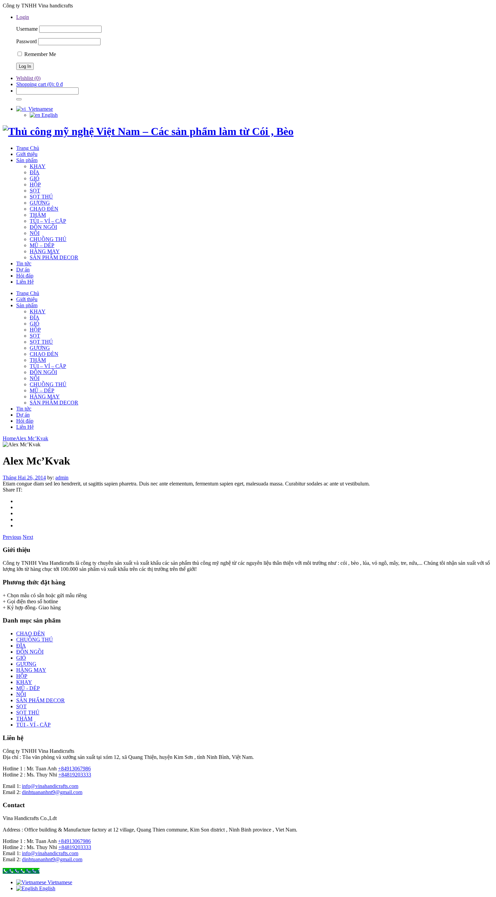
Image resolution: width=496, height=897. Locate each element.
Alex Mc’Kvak (32, 438)
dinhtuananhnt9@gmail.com (52, 792)
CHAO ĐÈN (30, 633)
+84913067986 (74, 768)
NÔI (21, 694)
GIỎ (21, 658)
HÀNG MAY (31, 670)
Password (26, 41)
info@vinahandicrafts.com (50, 786)
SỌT (21, 706)
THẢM (24, 718)
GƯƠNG (26, 664)
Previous (12, 537)
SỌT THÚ (27, 712)
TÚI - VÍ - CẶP (33, 725)
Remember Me (39, 54)
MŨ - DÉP (28, 688)
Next (28, 537)
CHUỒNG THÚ (34, 639)
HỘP (21, 676)
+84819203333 (74, 774)
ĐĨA (21, 646)
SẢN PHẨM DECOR (40, 700)
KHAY (24, 682)
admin (61, 477)
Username (27, 29)
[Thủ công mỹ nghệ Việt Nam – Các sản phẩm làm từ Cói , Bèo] (148, 131)
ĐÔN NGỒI (30, 652)
